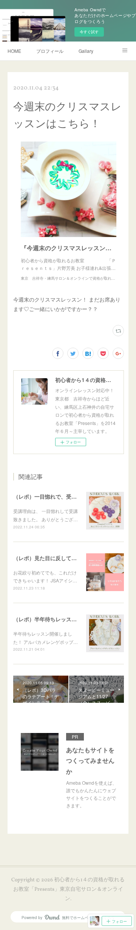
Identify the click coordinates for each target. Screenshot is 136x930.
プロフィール (49, 51)
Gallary (86, 51)
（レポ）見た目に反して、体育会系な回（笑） (68, 558)
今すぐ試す (89, 31)
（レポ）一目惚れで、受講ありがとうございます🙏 (74, 496)
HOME (14, 51)
